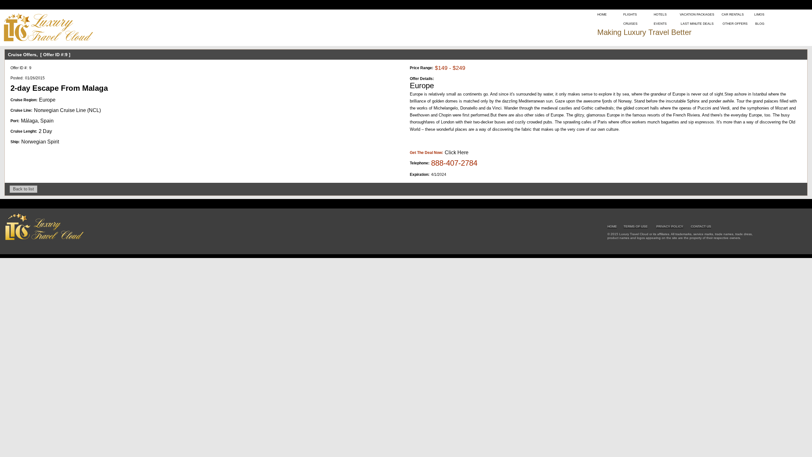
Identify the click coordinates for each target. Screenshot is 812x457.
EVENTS (660, 23)
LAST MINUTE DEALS (697, 23)
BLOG (759, 23)
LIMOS (759, 14)
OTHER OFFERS (735, 23)
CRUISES (630, 23)
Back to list (23, 189)
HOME (602, 14)
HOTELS (660, 14)
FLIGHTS (630, 14)
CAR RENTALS (733, 14)
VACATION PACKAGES (697, 14)
